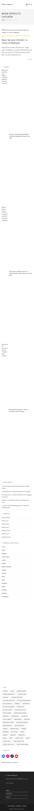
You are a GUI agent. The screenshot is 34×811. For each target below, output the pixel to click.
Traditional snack (22, 744)
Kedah (3, 550)
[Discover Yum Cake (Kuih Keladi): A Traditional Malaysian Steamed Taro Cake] (5, 136)
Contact (8, 797)
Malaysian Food (16, 35)
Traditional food (8, 744)
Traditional (6, 741)
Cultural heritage (8, 700)
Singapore (21, 735)
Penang (4, 573)
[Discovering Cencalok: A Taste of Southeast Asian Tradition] (5, 411)
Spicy (11, 738)
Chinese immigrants (9, 694)
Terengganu (5, 596)
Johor (3, 547)
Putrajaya (4, 583)
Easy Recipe (26, 703)
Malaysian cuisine (8, 722)
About (7, 790)
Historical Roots (20, 710)
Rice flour (14, 732)
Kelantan (4, 553)
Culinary (5, 697)
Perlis (3, 580)
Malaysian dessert (22, 722)
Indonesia (6, 716)
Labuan (4, 560)
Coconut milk (22, 694)
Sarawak (4, 590)
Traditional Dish (18, 741)
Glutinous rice (7, 710)
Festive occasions (8, 706)
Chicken (5, 691)
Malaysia (27, 719)
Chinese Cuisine (6, 517)
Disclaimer (9, 793)
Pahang (4, 570)
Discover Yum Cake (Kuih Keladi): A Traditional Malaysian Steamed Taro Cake (19, 136)
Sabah (3, 586)
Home (3, 20)
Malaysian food (19, 725)
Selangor (4, 593)
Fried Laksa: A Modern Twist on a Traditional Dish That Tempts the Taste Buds (20, 273)
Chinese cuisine (21, 691)
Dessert (17, 703)
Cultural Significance (24, 700)
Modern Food (5, 533)
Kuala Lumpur (6, 556)
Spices (5, 738)
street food (19, 738)
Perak (3, 576)
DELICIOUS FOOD (7, 703)
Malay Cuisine (5, 527)
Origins (5, 728)
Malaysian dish (7, 725)
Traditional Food (6, 537)
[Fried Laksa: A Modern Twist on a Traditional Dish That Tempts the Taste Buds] (5, 273)
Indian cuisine (7, 713)
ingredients (15, 716)
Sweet (28, 738)
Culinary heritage (16, 697)
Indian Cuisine (5, 524)
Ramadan (5, 732)
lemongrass (17, 719)
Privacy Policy (11, 806)
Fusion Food (6, 35)
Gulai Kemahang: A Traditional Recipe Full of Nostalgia (16, 491)
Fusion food (20, 706)
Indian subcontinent (20, 713)
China (12, 691)
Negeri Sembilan (6, 566)
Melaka (4, 563)
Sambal (5, 735)
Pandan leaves (14, 728)
